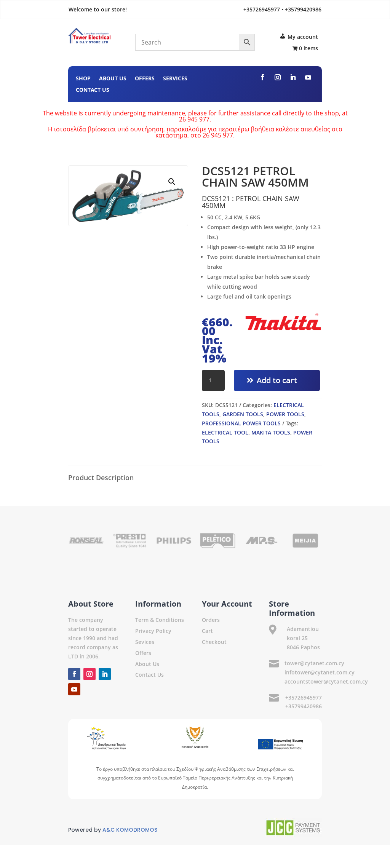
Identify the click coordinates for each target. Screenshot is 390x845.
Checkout (214, 641)
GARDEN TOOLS (242, 414)
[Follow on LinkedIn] (293, 77)
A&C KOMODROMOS (129, 830)
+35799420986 (303, 706)
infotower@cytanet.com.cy (320, 672)
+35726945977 (303, 697)
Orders (211, 619)
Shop (83, 79)
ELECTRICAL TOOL (225, 432)
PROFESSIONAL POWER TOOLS (241, 423)
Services (175, 79)
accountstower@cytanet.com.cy (326, 681)
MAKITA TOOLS (270, 432)
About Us (112, 79)
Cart (207, 630)
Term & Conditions (159, 619)
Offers (145, 79)
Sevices (144, 641)
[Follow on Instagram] (278, 77)
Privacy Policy (153, 630)
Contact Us (92, 90)
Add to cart (277, 380)
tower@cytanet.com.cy (314, 663)
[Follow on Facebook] (262, 77)
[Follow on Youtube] (308, 77)
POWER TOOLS (285, 414)
